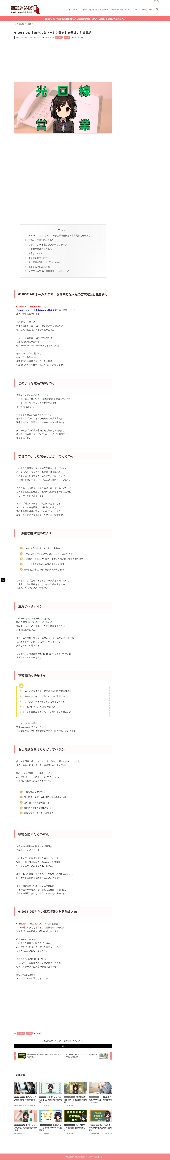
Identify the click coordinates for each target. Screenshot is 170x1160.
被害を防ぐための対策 (39, 266)
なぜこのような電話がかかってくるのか (47, 244)
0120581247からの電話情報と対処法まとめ (48, 271)
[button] (63, 1046)
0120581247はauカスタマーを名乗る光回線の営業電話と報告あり (59, 235)
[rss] (158, 1)
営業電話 (59, 37)
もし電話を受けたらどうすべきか (44, 262)
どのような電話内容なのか (41, 239)
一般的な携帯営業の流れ (40, 248)
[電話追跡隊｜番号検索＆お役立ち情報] (25, 9)
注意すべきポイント (38, 253)
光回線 (67, 37)
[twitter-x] (154, 1)
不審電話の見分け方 (38, 257)
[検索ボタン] (157, 9)
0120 (39, 1033)
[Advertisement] (63, 60)
